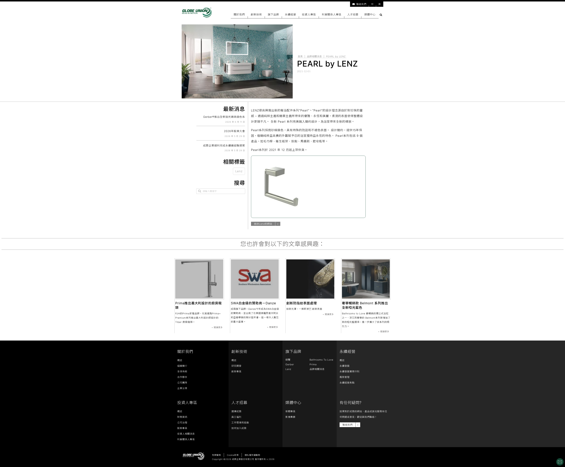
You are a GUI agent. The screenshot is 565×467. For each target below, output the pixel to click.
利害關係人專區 (331, 14)
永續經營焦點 (347, 382)
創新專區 (236, 371)
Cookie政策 (233, 455)
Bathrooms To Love (321, 359)
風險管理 (345, 377)
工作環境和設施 (240, 422)
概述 (179, 360)
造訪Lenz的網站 (263, 223)
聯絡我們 (361, 4)
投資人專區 (309, 14)
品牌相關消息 (314, 56)
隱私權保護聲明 (252, 455)
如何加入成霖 (238, 428)
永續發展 (345, 365)
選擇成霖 (236, 411)
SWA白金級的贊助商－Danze (253, 303)
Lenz (239, 171)
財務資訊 (182, 416)
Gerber (289, 364)
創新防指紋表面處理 (301, 303)
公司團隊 (182, 382)
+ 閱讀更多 (217, 327)
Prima (313, 364)
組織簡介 (182, 365)
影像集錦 (290, 416)
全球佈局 (182, 371)
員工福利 (236, 416)
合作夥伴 (182, 377)
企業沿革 (182, 388)
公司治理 (182, 422)
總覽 (287, 359)
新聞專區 (290, 411)
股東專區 (182, 428)
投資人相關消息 (186, 433)
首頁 (300, 56)
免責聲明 (216, 455)
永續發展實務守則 (350, 371)
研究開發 (236, 365)
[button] (381, 15)
